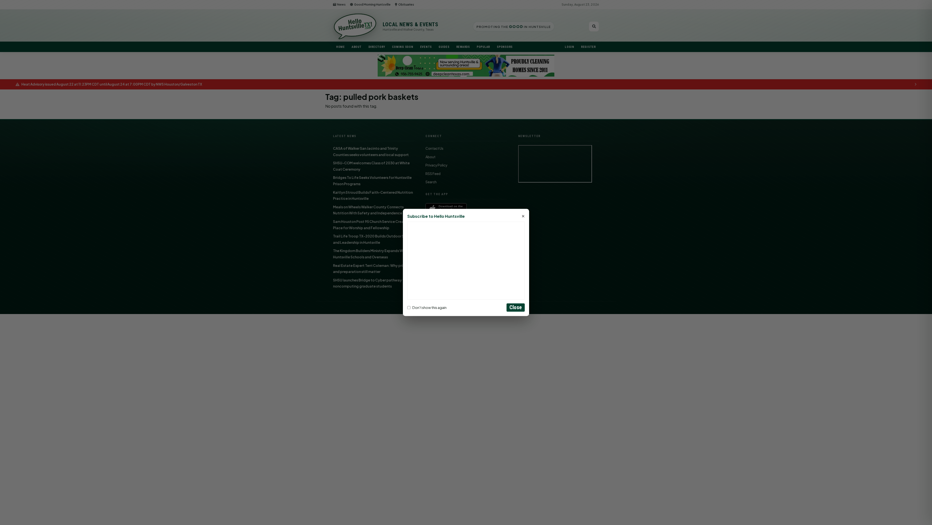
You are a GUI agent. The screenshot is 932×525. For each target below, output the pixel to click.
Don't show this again (429, 307)
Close (515, 308)
